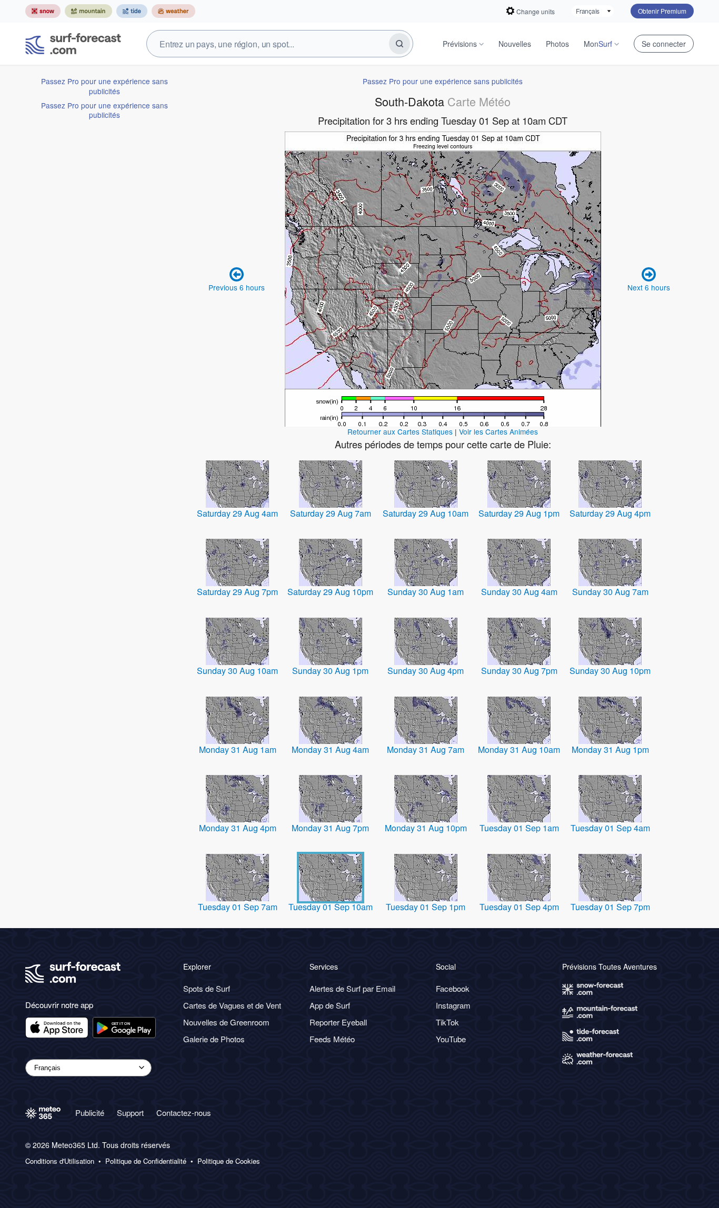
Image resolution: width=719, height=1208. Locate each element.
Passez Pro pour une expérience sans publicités (104, 86)
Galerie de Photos (214, 1038)
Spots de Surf (206, 988)
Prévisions (460, 43)
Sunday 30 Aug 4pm (425, 671)
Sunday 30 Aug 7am (610, 592)
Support (130, 1112)
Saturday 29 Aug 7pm (237, 592)
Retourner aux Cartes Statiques (400, 431)
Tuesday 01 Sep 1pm (425, 907)
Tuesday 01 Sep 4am (610, 828)
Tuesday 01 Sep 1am (519, 828)
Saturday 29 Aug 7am (330, 513)
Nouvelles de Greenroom (226, 1022)
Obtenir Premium (662, 10)
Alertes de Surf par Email (352, 988)
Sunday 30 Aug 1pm (330, 671)
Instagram (453, 1005)
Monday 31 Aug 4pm (237, 828)
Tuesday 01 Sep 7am (237, 907)
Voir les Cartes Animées (498, 431)
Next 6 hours (648, 287)
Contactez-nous (183, 1112)
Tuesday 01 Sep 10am (330, 907)
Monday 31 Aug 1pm (610, 749)
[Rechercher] (399, 43)
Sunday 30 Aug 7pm (519, 671)
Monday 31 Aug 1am (237, 749)
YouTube (451, 1038)
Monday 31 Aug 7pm (330, 828)
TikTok (447, 1022)
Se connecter (664, 43)
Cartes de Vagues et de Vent (232, 1005)
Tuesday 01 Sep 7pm (610, 907)
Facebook (453, 988)
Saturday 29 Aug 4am (237, 513)
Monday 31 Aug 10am (519, 749)
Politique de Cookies (228, 1161)
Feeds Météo (332, 1038)
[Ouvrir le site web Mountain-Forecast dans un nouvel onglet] (88, 11)
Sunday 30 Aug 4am (519, 592)
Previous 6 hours (236, 287)
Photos (557, 43)
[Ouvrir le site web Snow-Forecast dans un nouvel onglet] (43, 11)
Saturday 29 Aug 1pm (519, 513)
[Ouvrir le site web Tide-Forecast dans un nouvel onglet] (131, 11)
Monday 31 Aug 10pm (426, 828)
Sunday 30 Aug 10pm (610, 671)
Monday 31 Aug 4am (330, 749)
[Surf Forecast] (73, 43)
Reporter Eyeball (338, 1022)
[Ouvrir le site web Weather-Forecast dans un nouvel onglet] (173, 11)
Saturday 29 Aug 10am (425, 513)
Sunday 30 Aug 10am (237, 671)
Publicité (89, 1112)
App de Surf (329, 1005)
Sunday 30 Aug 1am (425, 592)
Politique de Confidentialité (145, 1161)
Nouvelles (514, 43)
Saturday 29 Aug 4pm (610, 513)
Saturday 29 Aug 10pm (330, 592)
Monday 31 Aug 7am (425, 749)
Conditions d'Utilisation (59, 1161)
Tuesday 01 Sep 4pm (519, 907)
